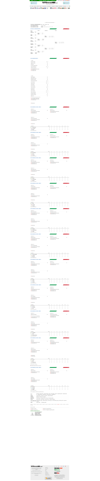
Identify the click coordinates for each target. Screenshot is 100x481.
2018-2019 (52, 404)
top (68, 58)
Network (32, 0)
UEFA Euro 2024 (38, 402)
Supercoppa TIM (53, 394)
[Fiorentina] (39, 8)
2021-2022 (46, 404)
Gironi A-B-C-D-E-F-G (48, 408)
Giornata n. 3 (32, 117)
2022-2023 (43, 404)
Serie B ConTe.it (41, 393)
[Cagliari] (35, 8)
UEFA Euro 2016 (61, 400)
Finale (48, 24)
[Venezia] (69, 8)
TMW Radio (40, 0)
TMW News (48, 0)
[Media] (65, 0)
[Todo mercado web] (67, 0)
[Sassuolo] (63, 8)
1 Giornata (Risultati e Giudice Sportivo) (35, 111)
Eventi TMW (46, 468)
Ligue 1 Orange (38, 399)
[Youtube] (63, 0)
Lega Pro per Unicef (46, 393)
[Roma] (61, 8)
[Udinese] (67, 8)
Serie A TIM (37, 393)
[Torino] (65, 8)
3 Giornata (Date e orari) (34, 120)
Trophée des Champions (52, 399)
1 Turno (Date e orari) (33, 70)
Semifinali (46, 24)
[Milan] (53, 8)
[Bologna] (33, 8)
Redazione (46, 467)
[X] (59, 0)
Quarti (43, 24)
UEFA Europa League (45, 400)
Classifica (32, 151)
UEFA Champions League (39, 400)
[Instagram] (62, 0)
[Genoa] (43, 8)
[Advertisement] (36, 443)
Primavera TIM (44, 394)
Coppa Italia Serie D (40, 394)
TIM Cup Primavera (49, 394)
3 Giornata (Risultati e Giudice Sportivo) (35, 119)
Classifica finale (33, 174)
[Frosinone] (41, 8)
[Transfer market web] (68, 0)
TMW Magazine (44, 0)
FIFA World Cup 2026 (43, 402)
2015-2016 (61, 404)
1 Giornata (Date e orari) (34, 112)
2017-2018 (55, 404)
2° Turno (44, 25)
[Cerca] (69, 6)
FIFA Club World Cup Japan (55, 400)
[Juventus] (47, 8)
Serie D (50, 393)
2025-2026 (34, 404)
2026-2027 (31, 404)
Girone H (35, 408)
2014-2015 (64, 404)
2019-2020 (49, 404)
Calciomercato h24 (52, 0)
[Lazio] (49, 8)
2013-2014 (67, 404)
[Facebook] (58, 0)
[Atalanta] (31, 8)
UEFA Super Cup (50, 400)
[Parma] (59, 8)
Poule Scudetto (52, 393)
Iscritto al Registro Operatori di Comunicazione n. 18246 (36, 471)
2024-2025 (37, 404)
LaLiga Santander (38, 395)
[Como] (37, 8)
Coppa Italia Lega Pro (59, 393)
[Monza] (55, 8)
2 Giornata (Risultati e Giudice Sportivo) (55, 111)
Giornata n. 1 (32, 134)
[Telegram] (64, 0)
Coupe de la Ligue (42, 399)
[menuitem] (30, 6)
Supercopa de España (50, 395)
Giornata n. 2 (51, 134)
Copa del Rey (45, 395)
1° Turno (42, 25)
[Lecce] (51, 8)
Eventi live (35, 0)
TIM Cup (56, 393)
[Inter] (45, 8)
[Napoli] (57, 8)
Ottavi (41, 24)
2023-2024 (40, 404)
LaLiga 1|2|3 (42, 395)
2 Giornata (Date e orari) (53, 112)
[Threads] (60, 0)
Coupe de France (47, 399)
